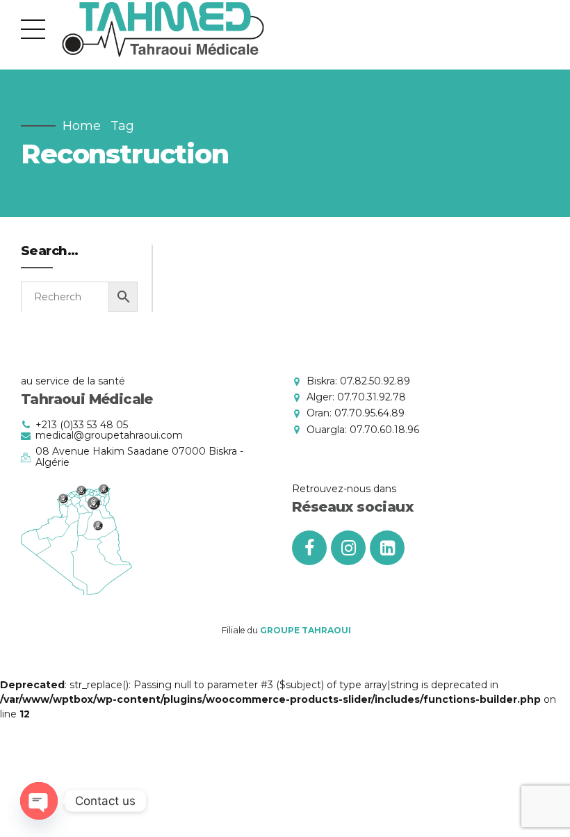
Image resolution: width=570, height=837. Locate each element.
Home (82, 125)
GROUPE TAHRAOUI (305, 630)
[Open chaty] (39, 801)
